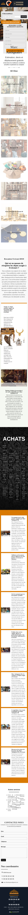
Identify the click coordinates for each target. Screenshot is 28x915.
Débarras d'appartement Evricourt (13, 808)
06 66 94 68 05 (14, 905)
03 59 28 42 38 (14, 899)
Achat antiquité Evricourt (8, 796)
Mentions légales (14, 909)
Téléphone (4, 841)
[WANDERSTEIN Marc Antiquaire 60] (14, 892)
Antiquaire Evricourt (17, 805)
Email (2, 836)
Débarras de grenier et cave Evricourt (17, 798)
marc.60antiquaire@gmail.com (10, 882)
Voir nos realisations (10, 22)
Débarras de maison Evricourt (13, 802)
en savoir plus (14, 93)
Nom (2, 831)
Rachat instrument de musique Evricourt (21, 801)
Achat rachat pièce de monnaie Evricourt (8, 803)
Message (3, 846)
